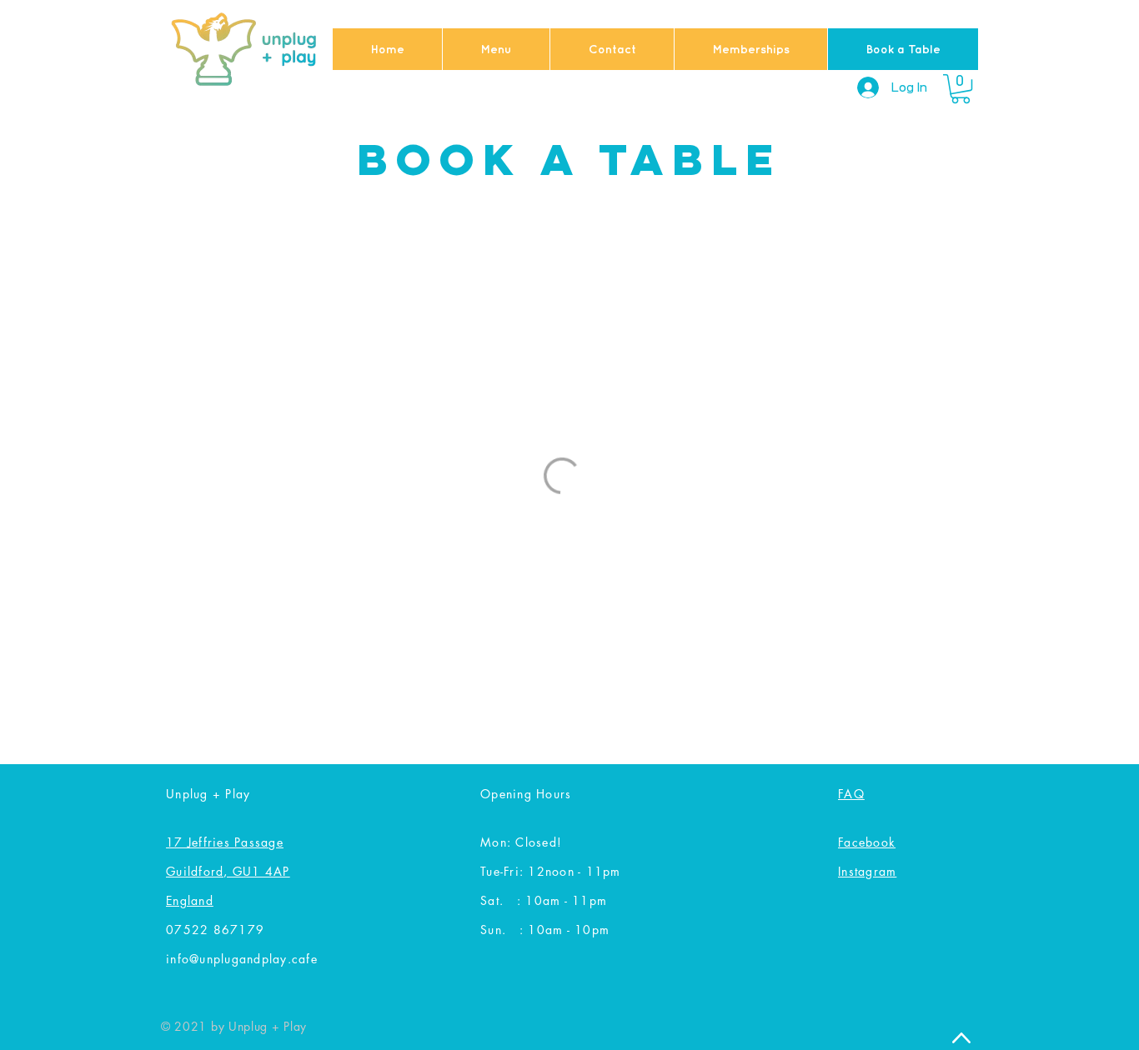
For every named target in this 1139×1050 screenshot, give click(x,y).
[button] (960, 88)
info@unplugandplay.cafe (242, 959)
